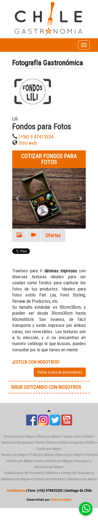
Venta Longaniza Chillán (77, 442)
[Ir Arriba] (49, 411)
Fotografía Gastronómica (47, 63)
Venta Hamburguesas (17, 442)
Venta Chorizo (46, 442)
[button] (17, 198)
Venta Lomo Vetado (78, 436)
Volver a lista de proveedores (59, 372)
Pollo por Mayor (42, 455)
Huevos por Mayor (69, 455)
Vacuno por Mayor (14, 455)
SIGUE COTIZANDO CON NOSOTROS (46, 387)
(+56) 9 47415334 (36, 137)
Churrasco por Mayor (19, 436)
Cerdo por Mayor (49, 449)
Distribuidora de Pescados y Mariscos (32, 473)
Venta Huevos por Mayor (54, 461)
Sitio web (28, 143)
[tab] (19, 235)
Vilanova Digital (61, 499)
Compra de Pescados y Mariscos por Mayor (65, 479)
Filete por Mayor (49, 436)
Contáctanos (16, 490)
